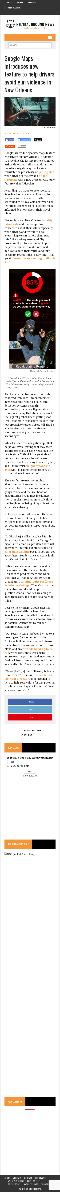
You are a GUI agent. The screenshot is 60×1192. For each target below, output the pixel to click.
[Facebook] (21, 12)
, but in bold (19, 766)
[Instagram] (27, 12)
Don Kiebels (22, 133)
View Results (30, 775)
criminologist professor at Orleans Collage (28, 583)
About (9, 2)
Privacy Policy (14, 1184)
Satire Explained (31, 1184)
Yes (12, 761)
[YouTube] (33, 12)
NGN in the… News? (16, 1181)
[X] (38, 12)
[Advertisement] (30, 811)
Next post (27, 734)
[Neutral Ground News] (30, 25)
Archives (32, 2)
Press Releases (13, 7)
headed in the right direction (28, 677)
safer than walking (17, 551)
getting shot (46, 172)
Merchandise (40, 1178)
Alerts (20, 2)
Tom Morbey (48, 127)
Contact (28, 1178)
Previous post (32, 730)
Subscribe (45, 1184)
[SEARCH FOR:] (30, 45)
